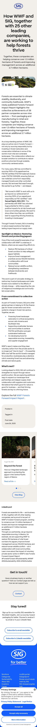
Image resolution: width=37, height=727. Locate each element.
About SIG (6, 682)
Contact (18, 594)
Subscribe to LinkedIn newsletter (18, 638)
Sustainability (7, 679)
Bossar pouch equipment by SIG (27, 680)
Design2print (24, 677)
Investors (5, 684)
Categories (6, 677)
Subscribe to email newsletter (18, 630)
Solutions (5, 674)
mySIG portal (24, 674)
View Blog (18, 495)
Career (4, 686)
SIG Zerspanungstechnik (27, 685)
